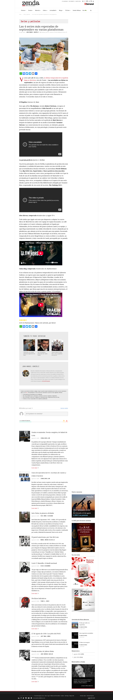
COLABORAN (65, 1)
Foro (84, 10)
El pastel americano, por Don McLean (45, 537)
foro (27, 392)
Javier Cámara (50, 32)
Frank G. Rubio (45, 601)
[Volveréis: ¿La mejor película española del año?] (29, 345)
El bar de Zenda (83, 627)
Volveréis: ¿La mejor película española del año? (29, 354)
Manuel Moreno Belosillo (48, 540)
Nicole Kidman (58, 32)
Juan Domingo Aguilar (47, 654)
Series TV (64, 32)
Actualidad (53, 10)
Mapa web (71, 695)
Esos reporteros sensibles (86, 633)
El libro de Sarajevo (84, 642)
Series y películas (27, 14)
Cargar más (43, 687)
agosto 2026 (77, 654)
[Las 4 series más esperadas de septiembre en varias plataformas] (43, 54)
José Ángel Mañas (45, 636)
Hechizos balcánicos (39, 598)
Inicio (20, 14)
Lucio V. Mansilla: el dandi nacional (44, 563)
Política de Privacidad (55, 695)
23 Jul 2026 (81, 646)
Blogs (60, 10)
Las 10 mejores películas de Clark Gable (42, 354)
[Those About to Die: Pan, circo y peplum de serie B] (57, 345)
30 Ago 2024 (22, 32)
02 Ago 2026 (82, 628)
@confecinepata (46, 381)
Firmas (23, 10)
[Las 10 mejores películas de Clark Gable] (43, 345)
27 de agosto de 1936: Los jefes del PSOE (46, 634)
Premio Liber (83, 695)
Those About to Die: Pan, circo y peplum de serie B (57, 354)
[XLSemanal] (89, 4)
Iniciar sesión (64, 408)
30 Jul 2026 (81, 637)
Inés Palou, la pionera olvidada (43, 513)
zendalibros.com (45, 438)
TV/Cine (67, 10)
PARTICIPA (78, 1)
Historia (37, 10)
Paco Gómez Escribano (47, 516)
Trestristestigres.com (39, 695)
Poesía (30, 10)
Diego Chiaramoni (45, 566)
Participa (67, 695)
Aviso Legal (47, 695)
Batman (43, 32)
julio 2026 (76, 657)
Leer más (34, 468)
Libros (44, 10)
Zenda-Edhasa (77, 10)
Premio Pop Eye (90, 695)
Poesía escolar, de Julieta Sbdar (43, 651)
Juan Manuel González (32, 32)
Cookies (62, 695)
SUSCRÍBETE (72, 1)
